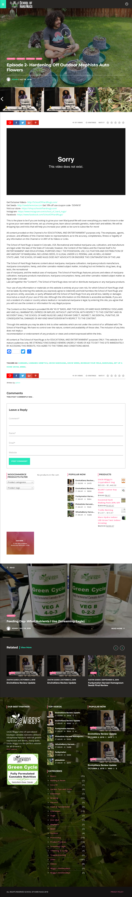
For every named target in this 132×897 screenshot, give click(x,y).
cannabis (22, 363)
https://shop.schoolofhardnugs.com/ (39, 208)
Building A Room (57, 780)
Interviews (55, 811)
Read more (117, 629)
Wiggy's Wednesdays (60, 868)
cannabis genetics (38, 363)
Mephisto (21, 59)
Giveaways (55, 793)
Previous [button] (2, 99)
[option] (22, 99)
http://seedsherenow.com (29, 205)
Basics (53, 776)
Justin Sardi (13, 680)
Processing (55, 837)
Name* (12, 433)
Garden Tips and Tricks (61, 789)
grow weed (73, 363)
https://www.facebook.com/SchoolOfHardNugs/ (40, 214)
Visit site (11, 749)
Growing (11, 59)
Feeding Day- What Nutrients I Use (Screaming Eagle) (46, 621)
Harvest (54, 802)
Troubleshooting (58, 855)
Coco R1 (54, 785)
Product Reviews (58, 842)
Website (13, 452)
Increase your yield (91, 363)
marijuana (107, 363)
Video (39, 59)
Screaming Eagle (58, 846)
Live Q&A (54, 820)
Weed (23, 367)
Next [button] (130, 99)
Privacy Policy (117, 892)
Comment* (14, 418)
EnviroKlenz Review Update (21, 683)
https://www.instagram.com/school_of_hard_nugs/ (42, 211)
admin (15, 79)
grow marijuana (57, 363)
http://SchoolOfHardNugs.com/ (42, 202)
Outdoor (30, 59)
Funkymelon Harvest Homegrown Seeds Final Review (105, 684)
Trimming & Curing (59, 850)
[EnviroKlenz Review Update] (22, 99)
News (53, 828)
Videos (53, 863)
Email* (12, 442)
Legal (52, 815)
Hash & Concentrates (60, 806)
